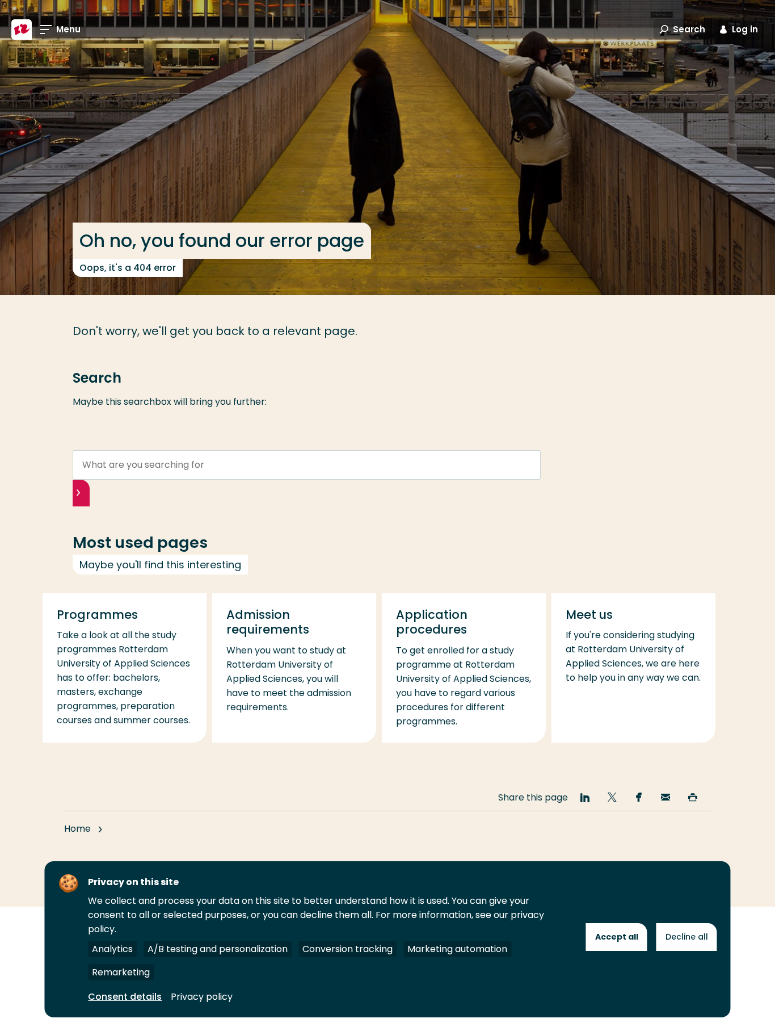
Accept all (616, 936)
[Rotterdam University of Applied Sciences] (21, 29)
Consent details (125, 996)
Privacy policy (202, 996)
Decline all (687, 936)
